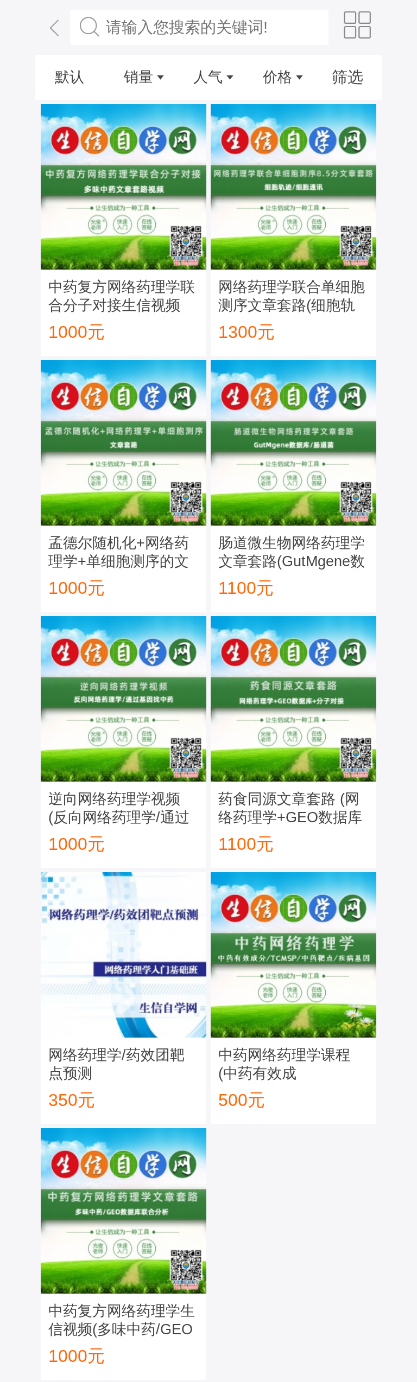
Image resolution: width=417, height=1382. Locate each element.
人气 (208, 77)
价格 (277, 77)
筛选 (347, 77)
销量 (138, 77)
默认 (69, 77)
